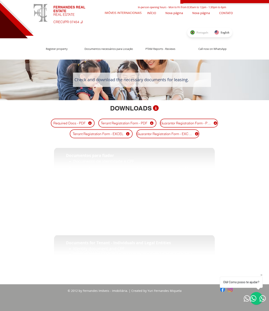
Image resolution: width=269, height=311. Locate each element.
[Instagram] (230, 289)
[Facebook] (222, 289)
